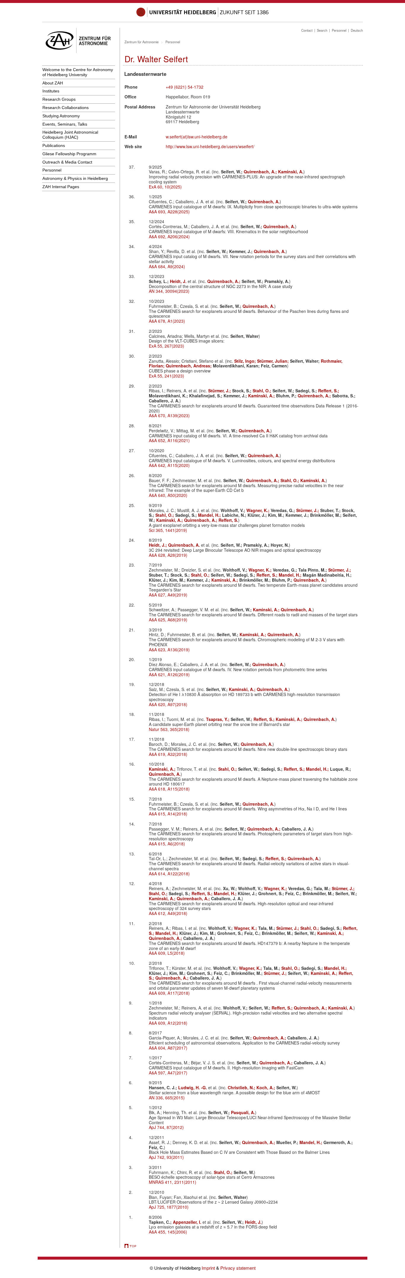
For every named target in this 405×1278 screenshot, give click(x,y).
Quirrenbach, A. (264, 201)
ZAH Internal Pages (60, 186)
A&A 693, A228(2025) (169, 212)
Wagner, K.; (258, 510)
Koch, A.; (266, 1087)
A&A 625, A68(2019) (168, 620)
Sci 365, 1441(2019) (168, 530)
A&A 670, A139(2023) (169, 415)
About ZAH (52, 83)
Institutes (50, 91)
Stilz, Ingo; (245, 361)
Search (322, 30)
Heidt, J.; (158, 545)
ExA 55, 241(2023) (166, 376)
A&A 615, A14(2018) (168, 814)
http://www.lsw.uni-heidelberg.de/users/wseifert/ (210, 146)
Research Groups (59, 99)
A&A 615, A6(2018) (167, 844)
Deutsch (357, 30)
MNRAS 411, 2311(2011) (172, 1182)
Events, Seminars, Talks (64, 124)
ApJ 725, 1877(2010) (169, 1207)
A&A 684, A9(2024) (167, 266)
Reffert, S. (228, 520)
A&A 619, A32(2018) (168, 754)
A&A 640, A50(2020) (168, 495)
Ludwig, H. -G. (193, 1087)
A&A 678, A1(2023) (167, 321)
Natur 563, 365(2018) (169, 729)
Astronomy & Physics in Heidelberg (75, 178)
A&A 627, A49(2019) (168, 595)
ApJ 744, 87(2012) (166, 1127)
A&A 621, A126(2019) (169, 674)
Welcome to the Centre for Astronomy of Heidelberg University (77, 72)
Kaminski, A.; (262, 396)
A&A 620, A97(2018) (168, 704)
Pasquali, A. (243, 1112)
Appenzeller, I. (188, 1222)
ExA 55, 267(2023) (166, 346)
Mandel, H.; (210, 515)
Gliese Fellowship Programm (69, 153)
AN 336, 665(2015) (167, 1098)
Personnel (51, 170)
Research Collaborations (65, 107)
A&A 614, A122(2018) (169, 873)
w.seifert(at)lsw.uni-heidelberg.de (196, 137)
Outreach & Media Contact (67, 162)
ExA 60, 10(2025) (165, 187)
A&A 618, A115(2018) (169, 789)
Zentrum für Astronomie (142, 41)
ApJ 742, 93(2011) (166, 1157)
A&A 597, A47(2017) (168, 1073)
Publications (53, 145)
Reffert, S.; (328, 391)
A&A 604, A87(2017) (168, 1048)
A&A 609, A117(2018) (169, 993)
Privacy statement (238, 1268)
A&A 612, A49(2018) (168, 913)
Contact (306, 30)
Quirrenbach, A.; (261, 172)
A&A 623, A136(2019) (169, 649)
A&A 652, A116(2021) (169, 440)
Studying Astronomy (61, 115)
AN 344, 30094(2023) (169, 291)
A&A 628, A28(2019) (168, 555)
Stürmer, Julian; (273, 361)
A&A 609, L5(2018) (167, 953)
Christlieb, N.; (242, 1087)
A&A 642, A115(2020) (169, 465)
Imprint (209, 1268)
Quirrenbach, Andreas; (189, 366)
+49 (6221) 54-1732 (184, 87)
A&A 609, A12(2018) (168, 1023)
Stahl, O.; (262, 391)
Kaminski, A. (290, 172)
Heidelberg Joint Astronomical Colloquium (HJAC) (70, 135)
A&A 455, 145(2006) (168, 1232)
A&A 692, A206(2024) (169, 236)
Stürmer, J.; (220, 391)
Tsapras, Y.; (218, 719)
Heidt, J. (179, 281)
